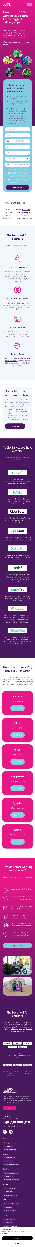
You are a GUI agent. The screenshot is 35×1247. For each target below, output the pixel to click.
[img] (5, 1132)
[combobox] (29, 4)
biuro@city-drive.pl (11, 1126)
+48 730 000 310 (16, 1122)
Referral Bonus (17, 354)
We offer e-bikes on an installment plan (21, 924)
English (28, 4)
